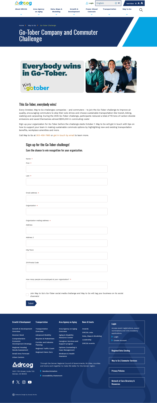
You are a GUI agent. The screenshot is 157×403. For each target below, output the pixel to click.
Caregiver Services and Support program (68, 342)
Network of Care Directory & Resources (123, 382)
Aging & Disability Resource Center (66, 336)
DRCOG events (88, 343)
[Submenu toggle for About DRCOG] (21, 15)
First (27, 163)
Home (21, 25)
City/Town (30, 250)
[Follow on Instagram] (24, 383)
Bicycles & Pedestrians (45, 339)
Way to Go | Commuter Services (124, 360)
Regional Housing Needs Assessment (20, 348)
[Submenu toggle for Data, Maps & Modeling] (56, 15)
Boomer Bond (18, 335)
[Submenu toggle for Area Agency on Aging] (38, 15)
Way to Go (32, 25)
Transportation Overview (42, 330)
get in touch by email (64, 135)
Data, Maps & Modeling (92, 336)
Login (91, 3)
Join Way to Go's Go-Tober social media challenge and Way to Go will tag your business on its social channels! (76, 294)
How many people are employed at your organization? (47, 279)
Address (29, 225)
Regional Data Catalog (121, 350)
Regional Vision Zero (44, 352)
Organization (31, 206)
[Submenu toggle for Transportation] (109, 15)
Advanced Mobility (43, 335)
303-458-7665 (43, 135)
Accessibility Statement (52, 376)
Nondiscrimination (49, 371)
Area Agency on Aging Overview (68, 330)
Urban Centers (18, 357)
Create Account (120, 340)
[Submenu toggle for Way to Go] (127, 15)
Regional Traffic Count (45, 348)
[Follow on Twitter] (18, 383)
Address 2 (30, 237)
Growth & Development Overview (22, 330)
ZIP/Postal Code (32, 263)
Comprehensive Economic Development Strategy (21, 341)
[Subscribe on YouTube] (30, 383)
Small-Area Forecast (20, 354)
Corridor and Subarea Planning (44, 343)
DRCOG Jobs (87, 332)
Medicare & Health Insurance (66, 355)
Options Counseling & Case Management (68, 348)
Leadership (86, 340)
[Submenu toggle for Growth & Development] (74, 15)
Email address (31, 193)
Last (27, 176)
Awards (85, 329)
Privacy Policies (118, 370)
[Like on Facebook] (13, 383)
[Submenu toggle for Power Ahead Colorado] (91, 15)
